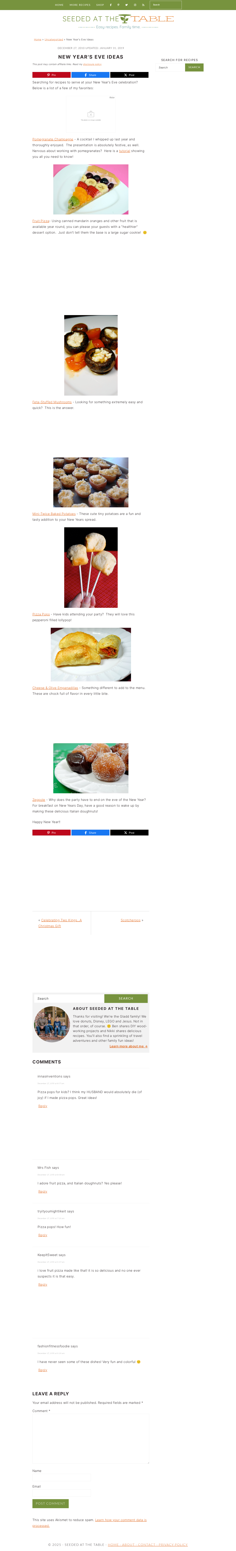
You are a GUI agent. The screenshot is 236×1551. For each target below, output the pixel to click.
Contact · (148, 1544)
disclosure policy (92, 64)
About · (130, 1544)
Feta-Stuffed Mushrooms (52, 402)
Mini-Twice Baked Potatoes (54, 514)
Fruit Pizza (40, 221)
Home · (115, 1544)
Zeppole (38, 800)
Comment (41, 1411)
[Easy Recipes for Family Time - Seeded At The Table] (118, 29)
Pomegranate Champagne (52, 139)
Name (37, 1471)
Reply (42, 1106)
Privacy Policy (173, 1544)
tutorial (124, 151)
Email (36, 1486)
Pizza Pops (41, 614)
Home (37, 39)
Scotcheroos (130, 920)
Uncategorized (54, 39)
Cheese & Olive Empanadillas (55, 688)
